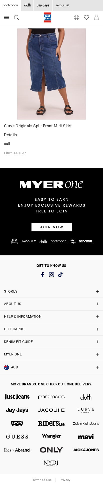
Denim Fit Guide (18, 342)
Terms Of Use (42, 480)
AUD (14, 367)
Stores (10, 291)
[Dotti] (86, 397)
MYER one (13, 354)
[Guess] (17, 436)
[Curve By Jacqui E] (86, 410)
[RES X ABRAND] (17, 450)
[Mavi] (86, 436)
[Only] (51, 450)
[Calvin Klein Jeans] (86, 423)
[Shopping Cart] (96, 17)
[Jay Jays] (43, 5)
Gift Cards (14, 329)
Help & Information (23, 317)
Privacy (65, 480)
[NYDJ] (51, 463)
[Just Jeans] (17, 397)
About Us (12, 304)
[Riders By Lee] (51, 423)
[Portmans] (51, 397)
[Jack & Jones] (86, 450)
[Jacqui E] (62, 5)
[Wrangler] (51, 436)
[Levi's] (17, 423)
